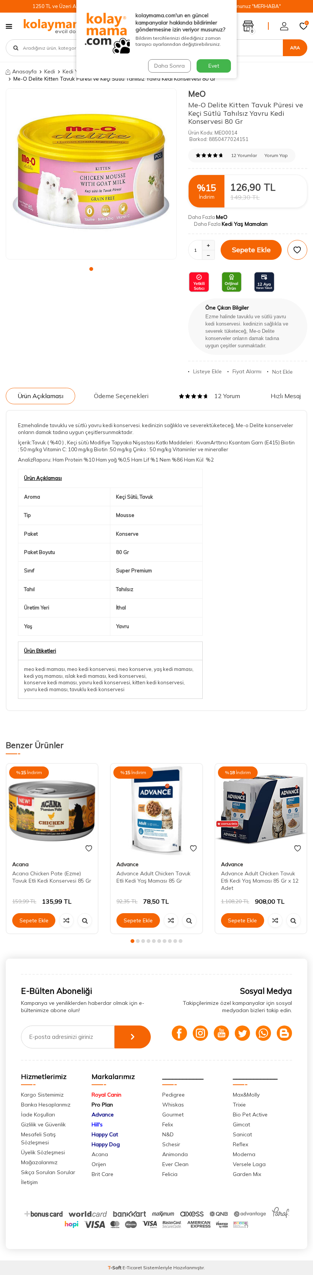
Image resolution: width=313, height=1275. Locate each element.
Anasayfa (24, 71)
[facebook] (179, 1033)
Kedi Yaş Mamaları (245, 223)
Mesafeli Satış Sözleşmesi (38, 1138)
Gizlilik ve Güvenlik (43, 1124)
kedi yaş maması (43, 676)
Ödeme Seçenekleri (121, 396)
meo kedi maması (44, 669)
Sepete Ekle (251, 249)
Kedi (49, 71)
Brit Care (102, 1174)
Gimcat (241, 1124)
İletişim (29, 1182)
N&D (168, 1134)
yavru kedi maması (46, 689)
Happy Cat (105, 1134)
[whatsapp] (263, 1033)
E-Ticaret (132, 1267)
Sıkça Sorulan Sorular (48, 1172)
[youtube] (221, 1033)
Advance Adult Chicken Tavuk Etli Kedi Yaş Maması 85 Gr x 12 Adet (259, 880)
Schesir (171, 1144)
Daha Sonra (169, 65)
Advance (127, 864)
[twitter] (242, 1033)
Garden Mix (247, 1174)
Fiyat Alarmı (246, 371)
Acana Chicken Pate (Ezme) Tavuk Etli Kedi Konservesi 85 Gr (51, 877)
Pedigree (173, 1094)
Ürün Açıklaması (40, 396)
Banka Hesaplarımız (46, 1104)
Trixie (239, 1104)
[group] (91, 174)
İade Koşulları (38, 1114)
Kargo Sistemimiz (42, 1094)
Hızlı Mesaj (286, 396)
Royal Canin (106, 1094)
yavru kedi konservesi (104, 682)
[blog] (284, 1033)
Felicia (169, 1174)
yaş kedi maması (173, 669)
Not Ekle (282, 371)
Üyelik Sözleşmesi (43, 1152)
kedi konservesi (126, 676)
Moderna (244, 1154)
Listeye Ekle (207, 371)
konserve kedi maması (50, 682)
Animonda (175, 1154)
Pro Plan (102, 1104)
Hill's (97, 1124)
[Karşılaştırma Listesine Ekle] (66, 920)
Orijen (99, 1164)
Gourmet (173, 1114)
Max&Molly (246, 1094)
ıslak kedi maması (85, 676)
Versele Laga (249, 1164)
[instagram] (200, 1033)
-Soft (115, 1267)
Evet (213, 65)
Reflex (240, 1144)
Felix (167, 1124)
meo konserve (135, 669)
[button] (91, 269)
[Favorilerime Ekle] (89, 848)
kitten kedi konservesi (158, 682)
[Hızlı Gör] (84, 920)
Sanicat (242, 1134)
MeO (197, 94)
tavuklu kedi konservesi (97, 689)
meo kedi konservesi (91, 669)
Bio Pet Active (250, 1114)
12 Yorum (227, 396)
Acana (20, 864)
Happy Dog (106, 1144)
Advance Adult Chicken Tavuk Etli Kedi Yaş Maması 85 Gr (153, 877)
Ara (295, 47)
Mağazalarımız (39, 1162)
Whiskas (173, 1104)
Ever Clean (175, 1164)
